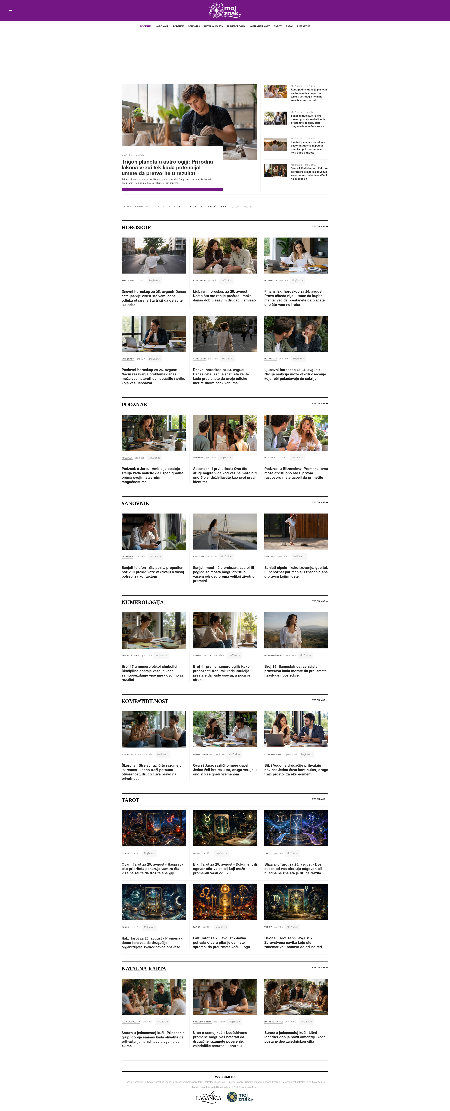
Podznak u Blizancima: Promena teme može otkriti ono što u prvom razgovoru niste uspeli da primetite (296, 473)
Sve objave (318, 226)
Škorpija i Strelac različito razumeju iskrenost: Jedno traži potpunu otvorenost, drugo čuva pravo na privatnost (152, 772)
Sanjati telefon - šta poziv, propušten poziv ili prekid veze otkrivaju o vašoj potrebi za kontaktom (153, 572)
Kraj (224, 206)
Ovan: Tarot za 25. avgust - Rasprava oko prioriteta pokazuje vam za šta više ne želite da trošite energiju (152, 868)
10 (202, 206)
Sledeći (212, 206)
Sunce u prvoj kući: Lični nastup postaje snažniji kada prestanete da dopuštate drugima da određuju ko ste (308, 121)
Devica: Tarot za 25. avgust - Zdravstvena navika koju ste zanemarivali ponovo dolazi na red (293, 942)
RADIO (289, 26)
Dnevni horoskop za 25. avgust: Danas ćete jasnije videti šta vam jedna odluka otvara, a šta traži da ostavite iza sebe (154, 298)
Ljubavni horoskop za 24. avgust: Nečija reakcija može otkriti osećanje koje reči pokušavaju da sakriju (295, 374)
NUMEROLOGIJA (236, 26)
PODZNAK (178, 26)
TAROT (278, 26)
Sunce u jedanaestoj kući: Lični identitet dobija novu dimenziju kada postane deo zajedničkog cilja (294, 1037)
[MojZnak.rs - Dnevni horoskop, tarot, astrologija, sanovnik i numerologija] (225, 10)
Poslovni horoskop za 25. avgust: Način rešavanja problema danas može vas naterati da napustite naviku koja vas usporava (153, 376)
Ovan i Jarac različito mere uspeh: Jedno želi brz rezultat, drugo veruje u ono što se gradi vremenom (225, 770)
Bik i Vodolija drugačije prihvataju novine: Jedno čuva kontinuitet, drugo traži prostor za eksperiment (296, 770)
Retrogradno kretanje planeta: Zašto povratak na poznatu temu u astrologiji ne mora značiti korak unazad (309, 95)
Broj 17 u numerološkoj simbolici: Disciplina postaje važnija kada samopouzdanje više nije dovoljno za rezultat (153, 673)
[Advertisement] (225, 56)
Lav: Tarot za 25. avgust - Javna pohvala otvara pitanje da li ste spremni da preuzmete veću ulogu (221, 942)
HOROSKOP (162, 26)
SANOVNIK (194, 26)
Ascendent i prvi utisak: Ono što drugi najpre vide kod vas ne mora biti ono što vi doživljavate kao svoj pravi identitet (225, 475)
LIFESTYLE (303, 26)
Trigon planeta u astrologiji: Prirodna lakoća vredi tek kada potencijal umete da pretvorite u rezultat (167, 167)
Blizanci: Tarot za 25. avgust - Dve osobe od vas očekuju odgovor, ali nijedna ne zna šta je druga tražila (293, 868)
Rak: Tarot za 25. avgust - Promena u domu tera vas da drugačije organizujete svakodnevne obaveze (152, 942)
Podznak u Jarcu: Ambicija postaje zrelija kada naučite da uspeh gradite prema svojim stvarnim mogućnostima (152, 475)
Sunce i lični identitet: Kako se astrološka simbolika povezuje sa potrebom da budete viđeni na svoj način (309, 173)
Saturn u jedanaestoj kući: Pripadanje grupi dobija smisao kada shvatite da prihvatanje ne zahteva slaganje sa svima (153, 1039)
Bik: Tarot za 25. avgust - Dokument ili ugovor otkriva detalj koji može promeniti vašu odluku (225, 868)
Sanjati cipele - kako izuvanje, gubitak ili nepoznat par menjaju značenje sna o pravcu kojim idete (296, 572)
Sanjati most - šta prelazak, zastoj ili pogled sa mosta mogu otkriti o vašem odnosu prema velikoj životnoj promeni (224, 574)
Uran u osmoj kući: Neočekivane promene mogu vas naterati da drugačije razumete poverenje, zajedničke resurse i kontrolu (220, 1039)
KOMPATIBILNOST (260, 26)
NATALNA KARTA (213, 26)
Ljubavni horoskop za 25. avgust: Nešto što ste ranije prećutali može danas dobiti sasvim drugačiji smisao (224, 296)
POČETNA (145, 26)
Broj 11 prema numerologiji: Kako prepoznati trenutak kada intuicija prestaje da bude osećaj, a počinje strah (221, 673)
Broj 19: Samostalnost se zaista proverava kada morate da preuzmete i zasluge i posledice (295, 671)
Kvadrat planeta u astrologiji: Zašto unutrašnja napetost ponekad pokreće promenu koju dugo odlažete (308, 147)
